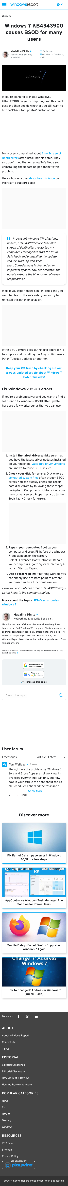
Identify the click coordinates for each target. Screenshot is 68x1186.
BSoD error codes (46, 600)
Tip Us (5, 1049)
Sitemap (7, 1150)
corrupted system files (23, 478)
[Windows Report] (24, 4)
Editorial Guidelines (13, 1065)
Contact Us (8, 1042)
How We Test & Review (15, 1078)
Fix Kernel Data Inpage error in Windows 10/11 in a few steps (34, 857)
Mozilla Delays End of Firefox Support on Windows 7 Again (34, 947)
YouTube (36, 1016)
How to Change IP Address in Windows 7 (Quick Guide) (34, 992)
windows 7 (9, 605)
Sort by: (40, 757)
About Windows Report (15, 1035)
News (5, 1101)
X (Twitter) (27, 1016)
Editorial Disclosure (13, 1071)
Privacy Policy (10, 1156)
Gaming (6, 1120)
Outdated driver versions (48, 464)
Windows (6, 16)
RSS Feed (8, 1143)
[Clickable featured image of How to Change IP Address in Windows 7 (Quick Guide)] (34, 972)
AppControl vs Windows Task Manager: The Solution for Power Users (34, 902)
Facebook (18, 1016)
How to (6, 1114)
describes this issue (42, 178)
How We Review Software (17, 1084)
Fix (3, 1107)
